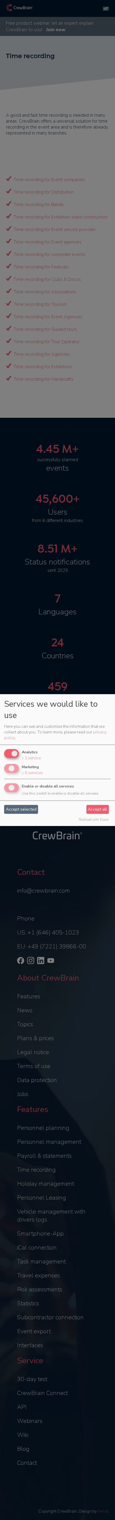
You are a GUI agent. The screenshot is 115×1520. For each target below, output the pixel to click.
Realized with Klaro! (94, 819)
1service (31, 758)
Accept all (97, 809)
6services (32, 773)
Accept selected (21, 809)
